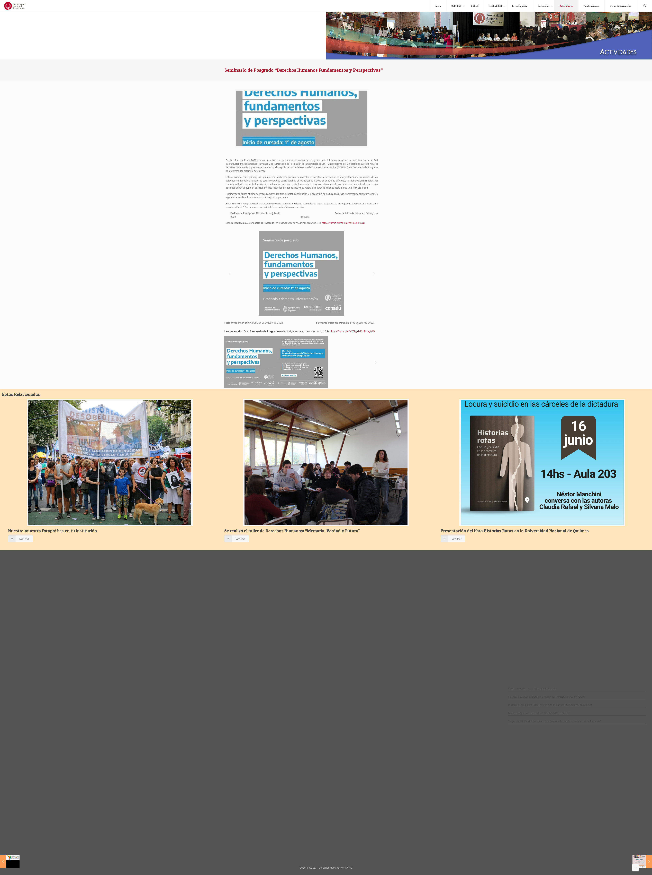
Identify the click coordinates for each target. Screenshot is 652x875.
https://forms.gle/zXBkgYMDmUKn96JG (343, 223)
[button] (229, 274)
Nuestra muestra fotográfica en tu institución (52, 530)
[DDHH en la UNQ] (14, 6)
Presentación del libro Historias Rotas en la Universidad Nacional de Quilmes (515, 530)
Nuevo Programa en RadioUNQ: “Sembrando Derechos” (538, 713)
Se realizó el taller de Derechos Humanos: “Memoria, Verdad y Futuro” (292, 530)
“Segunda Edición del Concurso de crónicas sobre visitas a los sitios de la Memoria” (554, 721)
